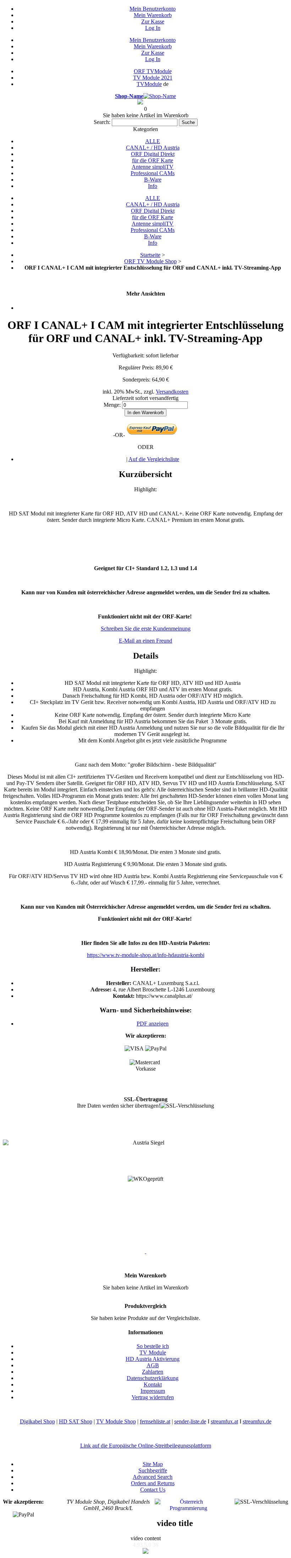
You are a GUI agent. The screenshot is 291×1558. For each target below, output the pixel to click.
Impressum (153, 1391)
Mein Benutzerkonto (153, 9)
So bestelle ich (153, 1346)
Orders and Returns (153, 1483)
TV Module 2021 (152, 78)
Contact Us (152, 1490)
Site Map (153, 1464)
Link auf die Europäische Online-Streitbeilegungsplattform (145, 1446)
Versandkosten (172, 392)
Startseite (150, 255)
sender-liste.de (190, 1421)
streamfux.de (257, 1421)
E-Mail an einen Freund (145, 641)
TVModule (149, 84)
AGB (153, 1365)
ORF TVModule (153, 71)
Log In (152, 28)
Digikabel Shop (37, 1421)
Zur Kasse (152, 21)
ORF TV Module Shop (150, 261)
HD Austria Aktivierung (153, 1359)
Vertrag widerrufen (153, 1397)
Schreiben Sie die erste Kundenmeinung (146, 629)
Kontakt (153, 1384)
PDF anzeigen (153, 1024)
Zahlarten (152, 1372)
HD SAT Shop (75, 1421)
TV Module (152, 1352)
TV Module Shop (116, 1421)
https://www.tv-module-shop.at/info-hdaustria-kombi (145, 955)
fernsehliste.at (155, 1421)
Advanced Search (152, 1477)
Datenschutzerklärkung (153, 1378)
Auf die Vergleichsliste (153, 459)
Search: (102, 122)
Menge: (112, 405)
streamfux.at (224, 1421)
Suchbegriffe (152, 1470)
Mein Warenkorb (153, 15)
